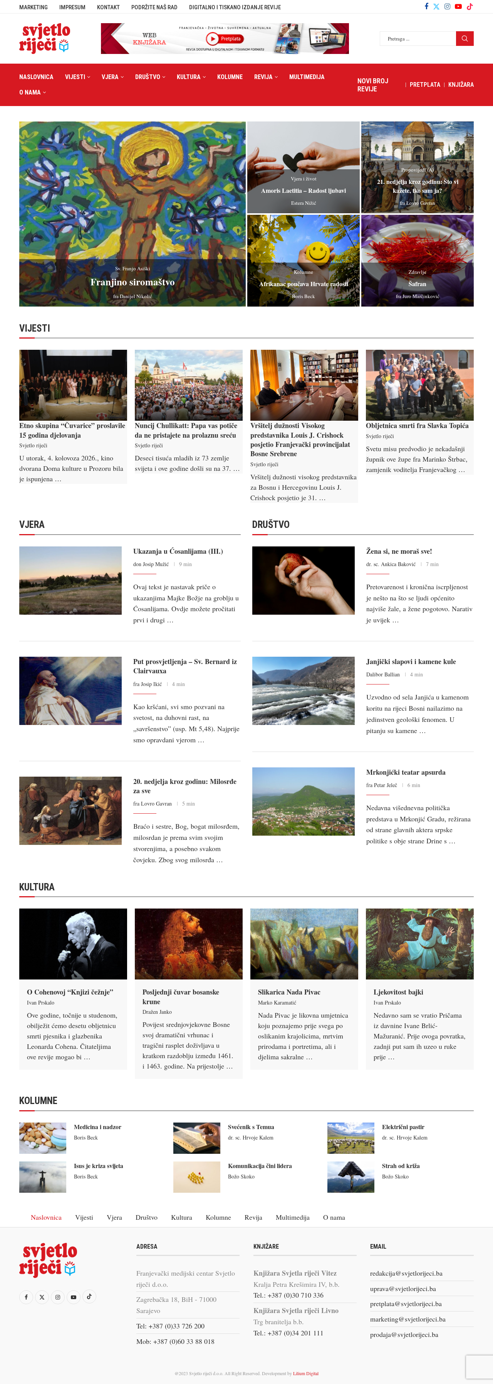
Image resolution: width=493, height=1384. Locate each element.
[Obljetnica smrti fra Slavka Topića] (420, 385)
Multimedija (307, 77)
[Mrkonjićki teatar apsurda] (303, 801)
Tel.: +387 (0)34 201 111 (288, 1332)
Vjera (110, 77)
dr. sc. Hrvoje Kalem (250, 1137)
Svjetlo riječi (33, 445)
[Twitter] (436, 6)
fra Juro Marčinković (417, 296)
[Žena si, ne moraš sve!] (303, 580)
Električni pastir (403, 1126)
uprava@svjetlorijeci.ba (403, 1288)
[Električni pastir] (350, 1138)
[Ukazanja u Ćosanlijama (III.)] (70, 580)
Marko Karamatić (277, 1002)
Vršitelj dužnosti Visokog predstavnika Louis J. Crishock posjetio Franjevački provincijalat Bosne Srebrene (300, 439)
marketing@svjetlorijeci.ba (408, 1318)
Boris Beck (303, 296)
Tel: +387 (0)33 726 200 (170, 1325)
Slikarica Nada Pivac (289, 992)
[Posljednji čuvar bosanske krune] (189, 944)
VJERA (32, 524)
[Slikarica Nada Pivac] (304, 944)
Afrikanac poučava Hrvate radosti (303, 283)
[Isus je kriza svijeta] (42, 1177)
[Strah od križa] (350, 1177)
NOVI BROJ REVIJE (372, 85)
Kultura (189, 77)
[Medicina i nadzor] (42, 1138)
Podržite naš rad (154, 7)
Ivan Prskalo (40, 1002)
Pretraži (465, 38)
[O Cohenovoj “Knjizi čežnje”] (73, 944)
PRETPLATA (425, 84)
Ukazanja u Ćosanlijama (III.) (178, 551)
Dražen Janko (157, 1011)
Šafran (417, 283)
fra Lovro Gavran (417, 202)
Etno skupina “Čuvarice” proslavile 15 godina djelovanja (72, 430)
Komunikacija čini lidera (260, 1165)
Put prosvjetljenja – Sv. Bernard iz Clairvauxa (185, 666)
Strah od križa (401, 1165)
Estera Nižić (303, 202)
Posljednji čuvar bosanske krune (181, 996)
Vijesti (75, 77)
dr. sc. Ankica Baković (391, 564)
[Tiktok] (470, 6)
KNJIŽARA (461, 84)
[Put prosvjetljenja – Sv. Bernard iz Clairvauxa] (70, 691)
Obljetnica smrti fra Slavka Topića (417, 425)
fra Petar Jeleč (381, 785)
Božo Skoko (241, 1176)
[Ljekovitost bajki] (420, 944)
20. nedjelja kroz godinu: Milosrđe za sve (184, 786)
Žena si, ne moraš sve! (399, 551)
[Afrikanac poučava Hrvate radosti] (303, 261)
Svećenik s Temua (251, 1126)
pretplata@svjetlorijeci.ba (406, 1303)
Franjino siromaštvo (133, 282)
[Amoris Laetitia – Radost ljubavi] (303, 167)
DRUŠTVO (271, 524)
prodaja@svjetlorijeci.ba (404, 1334)
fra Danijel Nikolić (132, 296)
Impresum (72, 7)
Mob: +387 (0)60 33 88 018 (175, 1341)
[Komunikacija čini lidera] (196, 1177)
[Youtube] (458, 6)
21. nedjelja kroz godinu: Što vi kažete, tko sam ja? (417, 186)
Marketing (33, 7)
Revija (263, 77)
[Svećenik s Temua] (196, 1138)
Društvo (147, 77)
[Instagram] (447, 6)
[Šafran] (417, 261)
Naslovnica (36, 77)
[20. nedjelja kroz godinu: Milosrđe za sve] (70, 811)
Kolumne (230, 77)
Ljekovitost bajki (398, 992)
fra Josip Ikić (147, 684)
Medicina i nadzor (97, 1126)
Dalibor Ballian (383, 674)
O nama (30, 92)
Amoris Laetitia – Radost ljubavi (303, 190)
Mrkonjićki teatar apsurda (406, 772)
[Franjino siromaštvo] (132, 214)
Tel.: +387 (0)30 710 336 (288, 1295)
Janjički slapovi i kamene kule (411, 661)
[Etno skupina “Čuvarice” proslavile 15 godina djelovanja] (73, 385)
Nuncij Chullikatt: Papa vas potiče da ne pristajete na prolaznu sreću (186, 430)
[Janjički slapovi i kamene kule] (303, 691)
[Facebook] (426, 6)
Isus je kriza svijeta (98, 1165)
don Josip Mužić (151, 564)
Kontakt (108, 7)
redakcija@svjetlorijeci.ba (406, 1273)
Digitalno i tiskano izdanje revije (235, 7)
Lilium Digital (306, 1373)
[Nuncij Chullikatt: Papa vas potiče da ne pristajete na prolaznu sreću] (189, 385)
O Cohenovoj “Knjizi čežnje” (70, 992)
